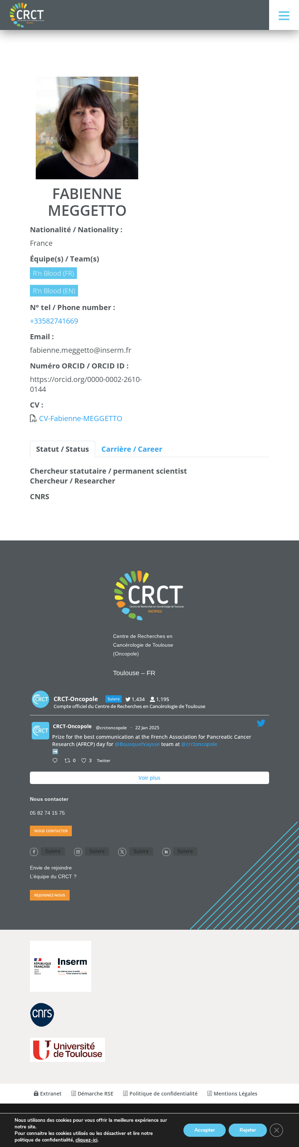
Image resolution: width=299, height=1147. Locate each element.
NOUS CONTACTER (50, 830)
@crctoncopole (111, 727)
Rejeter (248, 1130)
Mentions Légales (234, 1093)
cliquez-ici (86, 1140)
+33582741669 (54, 321)
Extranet (50, 1093)
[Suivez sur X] (122, 852)
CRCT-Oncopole (72, 726)
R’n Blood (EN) (54, 290)
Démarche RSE (94, 1093)
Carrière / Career (131, 449)
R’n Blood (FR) (53, 273)
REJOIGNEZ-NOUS (49, 895)
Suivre (53, 851)
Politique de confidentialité (163, 1093)
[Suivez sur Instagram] (78, 852)
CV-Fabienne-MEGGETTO (81, 418)
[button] (284, 15)
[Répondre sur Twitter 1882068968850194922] (56, 761)
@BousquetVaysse (137, 744)
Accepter (204, 1130)
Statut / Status (62, 449)
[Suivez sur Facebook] (34, 852)
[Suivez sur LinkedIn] (166, 852)
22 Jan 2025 (147, 727)
